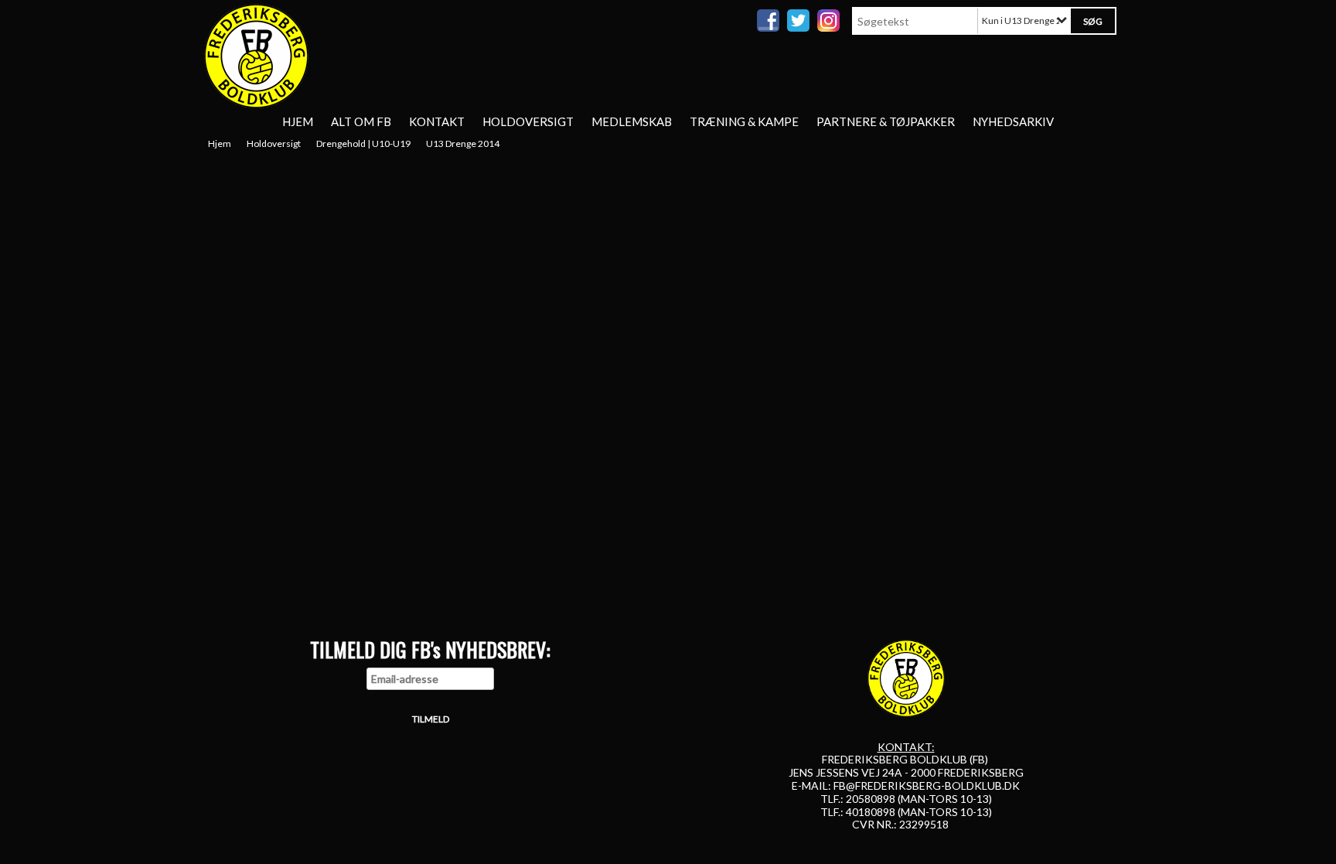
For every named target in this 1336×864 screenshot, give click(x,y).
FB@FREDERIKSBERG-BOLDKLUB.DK (926, 785)
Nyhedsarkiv (1013, 121)
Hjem (297, 121)
